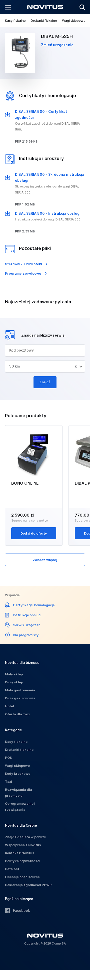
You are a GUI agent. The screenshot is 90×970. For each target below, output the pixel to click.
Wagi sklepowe (74, 20)
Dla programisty (25, 635)
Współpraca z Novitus (23, 845)
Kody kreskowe (17, 774)
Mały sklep (14, 674)
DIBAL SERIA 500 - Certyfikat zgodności (41, 114)
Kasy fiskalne (15, 20)
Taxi (8, 781)
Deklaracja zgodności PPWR (28, 885)
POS (8, 758)
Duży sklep (14, 682)
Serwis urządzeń (26, 625)
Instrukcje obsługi (27, 615)
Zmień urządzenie (57, 45)
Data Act (12, 869)
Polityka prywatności (22, 861)
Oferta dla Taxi (17, 714)
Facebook (21, 910)
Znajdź (45, 382)
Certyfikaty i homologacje (34, 605)
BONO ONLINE (25, 483)
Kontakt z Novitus (19, 853)
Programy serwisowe (23, 273)
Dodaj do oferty (33, 533)
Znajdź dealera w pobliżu (25, 837)
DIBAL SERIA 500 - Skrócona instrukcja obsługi (49, 177)
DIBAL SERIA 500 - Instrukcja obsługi (47, 213)
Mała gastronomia (20, 690)
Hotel (9, 706)
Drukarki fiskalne (44, 20)
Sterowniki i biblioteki (23, 264)
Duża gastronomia (20, 698)
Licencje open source (22, 877)
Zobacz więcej (45, 560)
